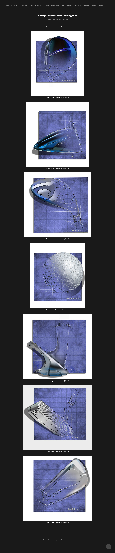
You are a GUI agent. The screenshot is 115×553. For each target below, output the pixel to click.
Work (7, 6)
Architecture (78, 6)
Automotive (15, 6)
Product (86, 6)
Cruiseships (55, 6)
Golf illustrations (66, 6)
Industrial (46, 6)
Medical (93, 6)
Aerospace (24, 6)
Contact (100, 6)
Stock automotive (35, 6)
